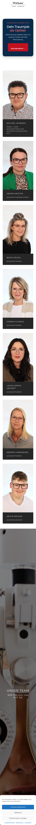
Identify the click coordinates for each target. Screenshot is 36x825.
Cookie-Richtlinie (9, 822)
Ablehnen (18, 813)
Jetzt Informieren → (18, 48)
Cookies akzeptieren (18, 807)
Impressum (28, 822)
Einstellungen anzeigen (18, 818)
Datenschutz (20, 822)
